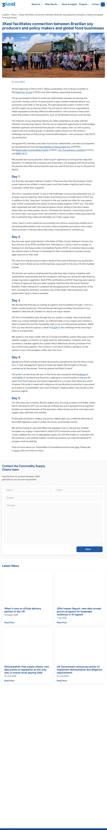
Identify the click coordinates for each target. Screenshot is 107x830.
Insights (5, 14)
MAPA (19, 377)
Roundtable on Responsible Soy (55, 147)
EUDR (55, 327)
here (77, 447)
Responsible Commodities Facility (32, 150)
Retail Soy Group (23, 92)
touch (17, 450)
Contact (96, 4)
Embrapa (81, 374)
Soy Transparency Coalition (71, 150)
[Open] (103, 4)
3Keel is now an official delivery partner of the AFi (22, 610)
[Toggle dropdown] (42, 4)
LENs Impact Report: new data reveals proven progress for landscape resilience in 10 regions (79, 611)
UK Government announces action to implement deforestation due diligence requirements (79, 669)
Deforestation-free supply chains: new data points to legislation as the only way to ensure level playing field (26, 669)
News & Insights (69, 4)
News (14, 14)
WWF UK (20, 153)
